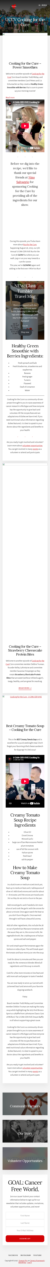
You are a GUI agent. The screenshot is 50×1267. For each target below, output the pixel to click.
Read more (10, 97)
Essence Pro (23, 1261)
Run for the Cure (29, 245)
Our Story (25, 1133)
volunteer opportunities (32, 446)
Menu (44, 5)
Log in (29, 1262)
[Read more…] (25, 688)
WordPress (22, 1262)
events (35, 449)
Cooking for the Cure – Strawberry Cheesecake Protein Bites (25, 650)
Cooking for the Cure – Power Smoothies (25, 65)
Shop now (25, 332)
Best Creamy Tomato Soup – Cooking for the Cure (25, 728)
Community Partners (25, 1106)
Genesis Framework (37, 1261)
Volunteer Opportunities (25, 1161)
